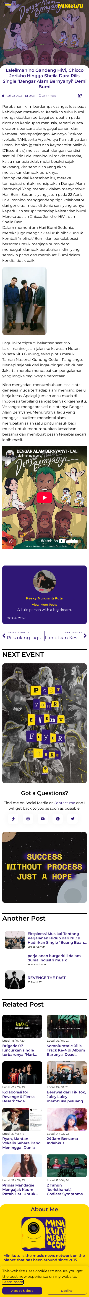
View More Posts (44, 604)
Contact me (64, 803)
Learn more (12, 1282)
